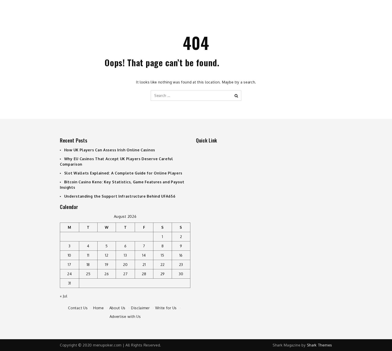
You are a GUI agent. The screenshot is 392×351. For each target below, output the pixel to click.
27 (125, 274)
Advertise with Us (125, 316)
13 (125, 255)
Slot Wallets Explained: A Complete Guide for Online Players (123, 173)
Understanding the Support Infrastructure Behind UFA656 (120, 196)
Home (98, 308)
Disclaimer (140, 308)
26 (106, 274)
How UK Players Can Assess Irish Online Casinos (109, 150)
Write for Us (166, 308)
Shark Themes (319, 345)
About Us (117, 308)
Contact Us (78, 308)
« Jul (63, 296)
